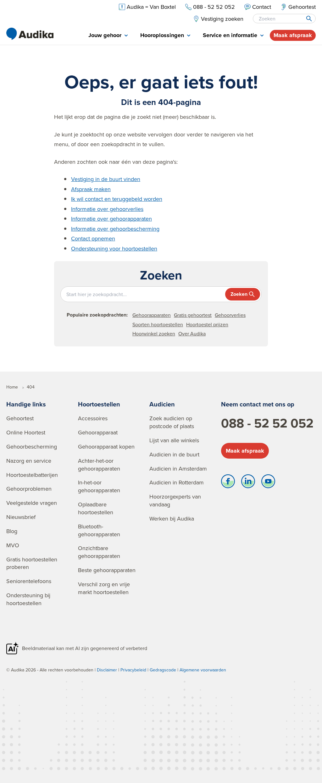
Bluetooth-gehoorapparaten (99, 530)
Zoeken (238, 294)
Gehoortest (20, 418)
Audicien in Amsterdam (178, 468)
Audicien (162, 404)
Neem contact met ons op (257, 404)
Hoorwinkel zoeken (153, 333)
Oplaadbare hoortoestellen (95, 508)
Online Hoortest (25, 432)
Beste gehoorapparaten (107, 570)
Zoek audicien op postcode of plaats (171, 422)
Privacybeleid (133, 670)
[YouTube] (268, 482)
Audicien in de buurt (174, 454)
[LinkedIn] (248, 482)
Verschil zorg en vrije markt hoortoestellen (104, 588)
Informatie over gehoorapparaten (111, 219)
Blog (11, 531)
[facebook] (228, 482)
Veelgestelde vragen (31, 503)
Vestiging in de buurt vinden (105, 179)
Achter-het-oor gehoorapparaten (99, 464)
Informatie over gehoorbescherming (115, 229)
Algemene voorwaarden (203, 670)
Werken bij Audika (171, 518)
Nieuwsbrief (21, 517)
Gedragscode (163, 670)
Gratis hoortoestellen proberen (31, 563)
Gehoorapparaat (98, 432)
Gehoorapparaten (151, 315)
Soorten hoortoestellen (157, 324)
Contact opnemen (93, 238)
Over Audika (192, 333)
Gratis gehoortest (193, 315)
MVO (12, 545)
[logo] (29, 33)
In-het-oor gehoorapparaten (99, 486)
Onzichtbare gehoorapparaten (99, 552)
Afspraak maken (91, 189)
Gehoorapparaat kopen (106, 446)
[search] (308, 18)
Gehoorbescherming (31, 446)
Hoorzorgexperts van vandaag (175, 500)
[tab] (108, 36)
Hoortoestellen (99, 404)
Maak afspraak (293, 35)
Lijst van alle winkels (174, 440)
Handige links (26, 404)
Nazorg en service (28, 461)
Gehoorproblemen (29, 489)
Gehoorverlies (230, 315)
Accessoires (93, 418)
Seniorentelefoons (28, 581)
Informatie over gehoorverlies (107, 209)
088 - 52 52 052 (267, 423)
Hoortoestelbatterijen (32, 475)
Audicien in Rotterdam (176, 482)
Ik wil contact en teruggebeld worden (116, 199)
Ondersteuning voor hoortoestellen (114, 248)
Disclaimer (107, 670)
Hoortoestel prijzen (207, 324)
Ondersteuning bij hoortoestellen (28, 599)
